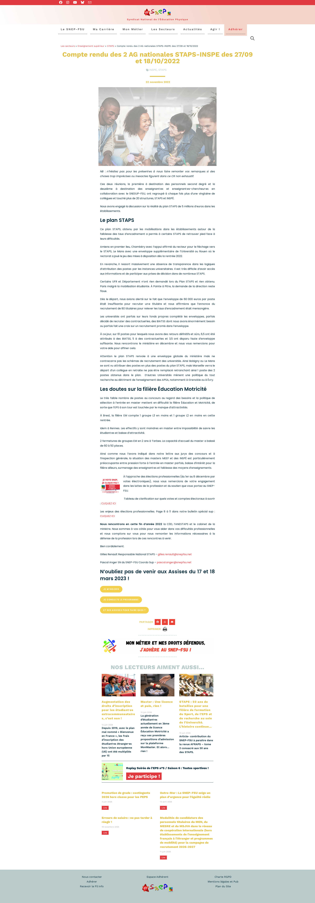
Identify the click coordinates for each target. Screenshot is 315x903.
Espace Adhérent (157, 876)
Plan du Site (223, 886)
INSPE (153, 69)
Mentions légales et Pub (223, 881)
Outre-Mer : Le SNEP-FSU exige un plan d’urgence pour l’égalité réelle (185, 795)
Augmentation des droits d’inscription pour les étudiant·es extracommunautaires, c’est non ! (118, 710)
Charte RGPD (223, 876)
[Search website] (252, 38)
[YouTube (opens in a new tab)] (75, 2)
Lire (105, 808)
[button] (158, 622)
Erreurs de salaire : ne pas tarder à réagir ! (127, 820)
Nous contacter (92, 876)
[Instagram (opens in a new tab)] (67, 2)
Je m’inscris (111, 589)
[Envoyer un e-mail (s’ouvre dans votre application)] (89, 2)
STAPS (110, 46)
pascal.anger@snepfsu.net (174, 562)
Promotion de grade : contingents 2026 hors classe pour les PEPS (126, 795)
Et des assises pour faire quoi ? (124, 610)
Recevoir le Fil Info (92, 886)
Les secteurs (68, 46)
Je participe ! (144, 776)
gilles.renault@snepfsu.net (175, 554)
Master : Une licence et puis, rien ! (157, 704)
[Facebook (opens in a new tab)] (61, 2)
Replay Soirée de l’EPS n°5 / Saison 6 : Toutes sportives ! (167, 768)
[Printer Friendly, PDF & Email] (164, 628)
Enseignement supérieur (91, 46)
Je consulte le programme (121, 599)
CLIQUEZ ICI (108, 503)
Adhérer (92, 881)
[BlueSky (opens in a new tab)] (82, 2)
